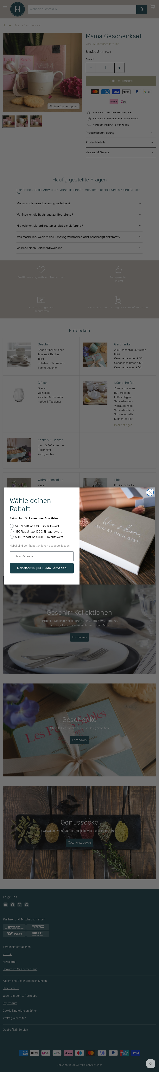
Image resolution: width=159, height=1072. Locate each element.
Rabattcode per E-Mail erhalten (42, 568)
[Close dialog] (150, 492)
